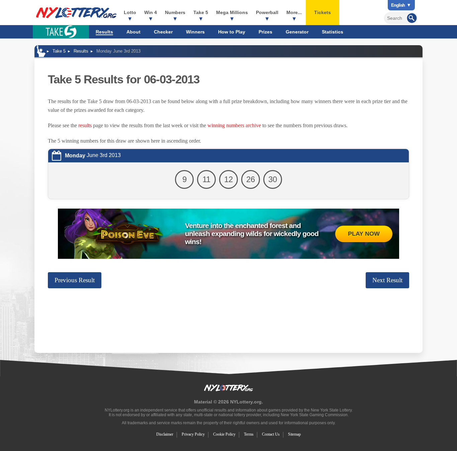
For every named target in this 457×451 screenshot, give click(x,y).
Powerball (267, 12)
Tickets (322, 12)
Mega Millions (232, 12)
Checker (163, 31)
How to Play (231, 31)
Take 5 (200, 12)
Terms (249, 434)
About (133, 31)
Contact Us (271, 434)
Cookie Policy (224, 434)
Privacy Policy (193, 434)
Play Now (364, 233)
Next (387, 280)
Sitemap (294, 434)
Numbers (175, 12)
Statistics (332, 31)
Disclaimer (164, 434)
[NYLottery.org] (76, 12)
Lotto (130, 12)
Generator (297, 31)
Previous (75, 280)
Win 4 (150, 12)
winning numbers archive (234, 125)
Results (104, 31)
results (85, 125)
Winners (195, 31)
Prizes (265, 31)
